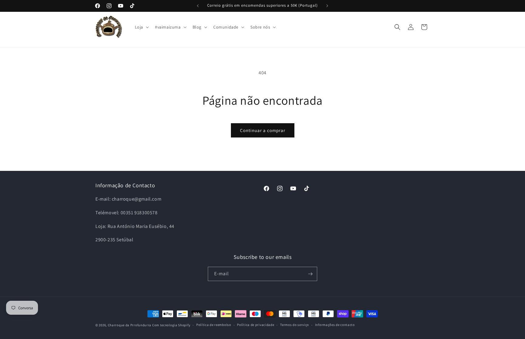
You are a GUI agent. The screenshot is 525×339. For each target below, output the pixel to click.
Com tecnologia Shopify (171, 325)
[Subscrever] (310, 274)
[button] (141, 27)
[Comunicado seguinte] (327, 6)
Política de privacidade (255, 325)
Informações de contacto (335, 325)
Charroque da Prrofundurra (130, 325)
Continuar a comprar (262, 130)
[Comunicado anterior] (197, 6)
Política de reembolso (213, 325)
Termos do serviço (294, 325)
